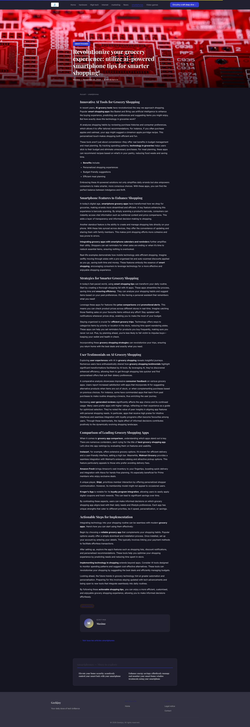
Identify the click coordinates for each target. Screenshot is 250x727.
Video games (152, 5)
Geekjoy (56, 702)
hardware (83, 5)
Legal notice (170, 706)
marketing (115, 5)
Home (73, 5)
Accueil (83, 94)
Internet (105, 5)
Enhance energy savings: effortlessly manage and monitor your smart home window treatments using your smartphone (149, 676)
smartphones (137, 5)
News (126, 5)
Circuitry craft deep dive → (184, 5)
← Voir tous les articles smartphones (97, 640)
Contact (168, 711)
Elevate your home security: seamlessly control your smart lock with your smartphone (100, 674)
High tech (94, 5)
